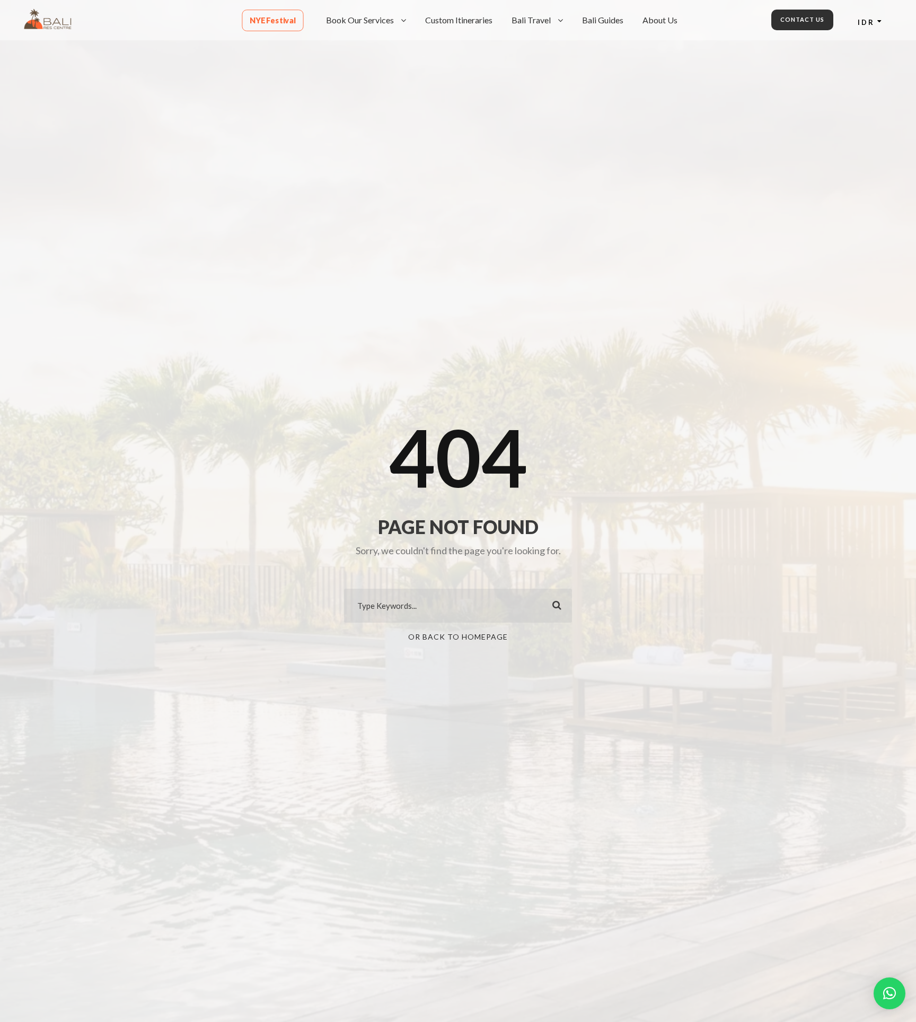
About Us (659, 20)
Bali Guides (602, 20)
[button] (889, 993)
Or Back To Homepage (458, 636)
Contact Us (802, 19)
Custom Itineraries (458, 20)
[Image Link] (48, 17)
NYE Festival (273, 20)
